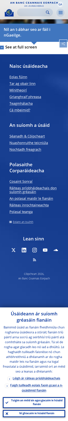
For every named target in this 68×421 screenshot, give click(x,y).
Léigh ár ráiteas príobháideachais (36, 378)
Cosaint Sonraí (20, 181)
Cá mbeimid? (19, 110)
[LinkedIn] (24, 250)
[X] (13, 250)
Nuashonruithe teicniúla (28, 143)
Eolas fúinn (18, 77)
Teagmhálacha (21, 103)
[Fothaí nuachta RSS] (34, 259)
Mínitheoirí (18, 90)
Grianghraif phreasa (25, 97)
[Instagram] (34, 250)
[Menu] (60, 13)
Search (48, 12)
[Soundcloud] (55, 250)
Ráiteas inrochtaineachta (29, 205)
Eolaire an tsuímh (23, 222)
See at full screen (21, 47)
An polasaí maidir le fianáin (31, 198)
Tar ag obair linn (22, 84)
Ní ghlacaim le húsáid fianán (36, 413)
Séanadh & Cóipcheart (27, 136)
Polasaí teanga (21, 212)
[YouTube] (45, 250)
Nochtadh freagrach (25, 149)
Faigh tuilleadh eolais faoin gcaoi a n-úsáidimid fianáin (36, 388)
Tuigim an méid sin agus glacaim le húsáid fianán (37, 402)
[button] (60, 4)
